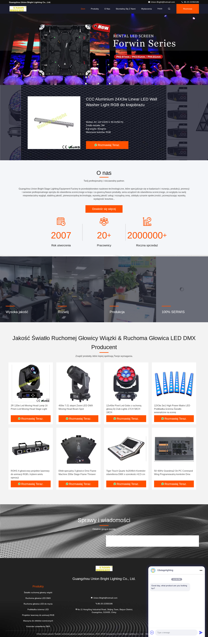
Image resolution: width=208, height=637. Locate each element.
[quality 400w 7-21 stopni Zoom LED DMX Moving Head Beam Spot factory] (78, 383)
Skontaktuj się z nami (126, 9)
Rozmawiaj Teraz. (109, 145)
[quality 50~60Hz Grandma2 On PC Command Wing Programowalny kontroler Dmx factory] (174, 449)
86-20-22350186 (191, 2)
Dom (83, 9)
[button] (95, 84)
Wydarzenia (146, 9)
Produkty (95, 9)
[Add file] (152, 632)
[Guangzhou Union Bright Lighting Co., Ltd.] (18, 8)
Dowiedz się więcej (104, 208)
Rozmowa (187, 9)
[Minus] (201, 570)
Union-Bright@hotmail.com (163, 2)
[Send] (201, 632)
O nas (107, 9)
